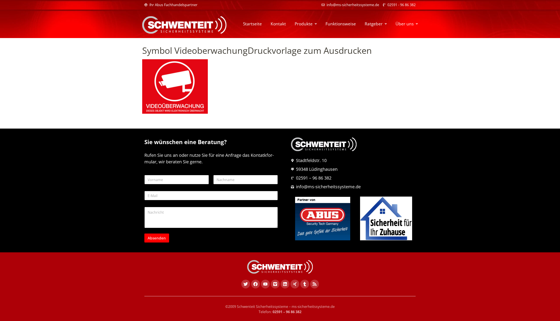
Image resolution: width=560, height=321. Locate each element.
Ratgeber (374, 24)
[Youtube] (265, 284)
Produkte (304, 24)
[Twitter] (245, 284)
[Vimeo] (275, 284)
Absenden (157, 238)
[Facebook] (255, 284)
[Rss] (314, 284)
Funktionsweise (341, 24)
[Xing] (294, 284)
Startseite (252, 24)
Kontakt (278, 24)
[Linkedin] (285, 284)
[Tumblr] (304, 284)
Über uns (405, 24)
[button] (305, 24)
